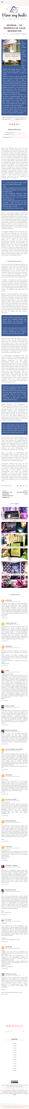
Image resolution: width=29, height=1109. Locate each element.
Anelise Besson (10, 821)
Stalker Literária (11, 865)
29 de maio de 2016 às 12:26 (12, 800)
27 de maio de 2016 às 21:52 (12, 707)
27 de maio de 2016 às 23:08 (12, 731)
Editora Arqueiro (16, 34)
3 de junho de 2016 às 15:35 (12, 948)
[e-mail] (22, 1026)
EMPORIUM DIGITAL (18, 1107)
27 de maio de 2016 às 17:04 (12, 647)
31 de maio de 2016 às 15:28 (12, 891)
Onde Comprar (14, 120)
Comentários (7, 485)
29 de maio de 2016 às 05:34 (12, 776)
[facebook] (10, 1026)
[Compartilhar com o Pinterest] (23, 485)
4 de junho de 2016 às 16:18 (12, 975)
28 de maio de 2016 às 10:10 (12, 750)
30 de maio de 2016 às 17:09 (12, 848)
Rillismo (8, 919)
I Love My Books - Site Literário (19, 1106)
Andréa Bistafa (10, 890)
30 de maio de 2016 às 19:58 (12, 867)
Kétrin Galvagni (11, 974)
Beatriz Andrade (11, 730)
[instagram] (7, 1026)
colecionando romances (14, 749)
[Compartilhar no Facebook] (20, 485)
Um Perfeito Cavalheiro (20, 137)
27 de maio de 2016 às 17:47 (12, 672)
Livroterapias (9, 966)
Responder (4, 618)
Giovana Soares (10, 799)
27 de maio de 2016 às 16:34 (12, 624)
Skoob (12, 119)
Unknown (8, 600)
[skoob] (19, 1026)
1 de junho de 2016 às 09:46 (12, 921)
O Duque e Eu (20, 132)
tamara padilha (10, 623)
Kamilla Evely (10, 705)
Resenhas (23, 34)
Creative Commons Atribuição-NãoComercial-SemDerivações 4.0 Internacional (14, 1088)
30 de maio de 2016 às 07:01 (12, 822)
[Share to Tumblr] (26, 485)
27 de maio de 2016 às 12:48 (12, 601)
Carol (7, 670)
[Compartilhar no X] (18, 485)
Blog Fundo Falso (6, 912)
